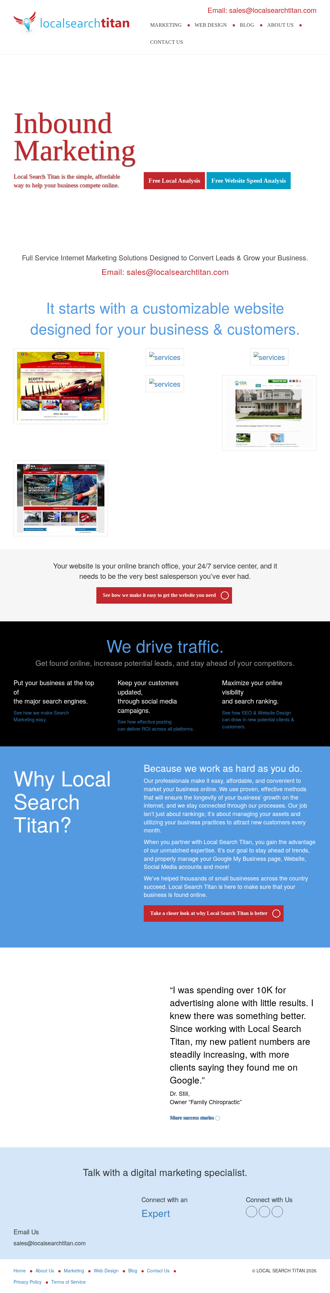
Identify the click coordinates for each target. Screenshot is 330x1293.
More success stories (192, 1117)
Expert (155, 1213)
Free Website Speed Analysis (248, 180)
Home (20, 1270)
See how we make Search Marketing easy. (41, 716)
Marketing (166, 25)
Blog (247, 25)
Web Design (211, 25)
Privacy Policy (28, 1281)
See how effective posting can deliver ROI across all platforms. (156, 725)
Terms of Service (68, 1281)
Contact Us (166, 42)
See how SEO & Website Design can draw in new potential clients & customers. (258, 719)
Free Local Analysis (174, 180)
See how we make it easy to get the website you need (159, 595)
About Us (280, 25)
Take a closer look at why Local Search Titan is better (208, 913)
